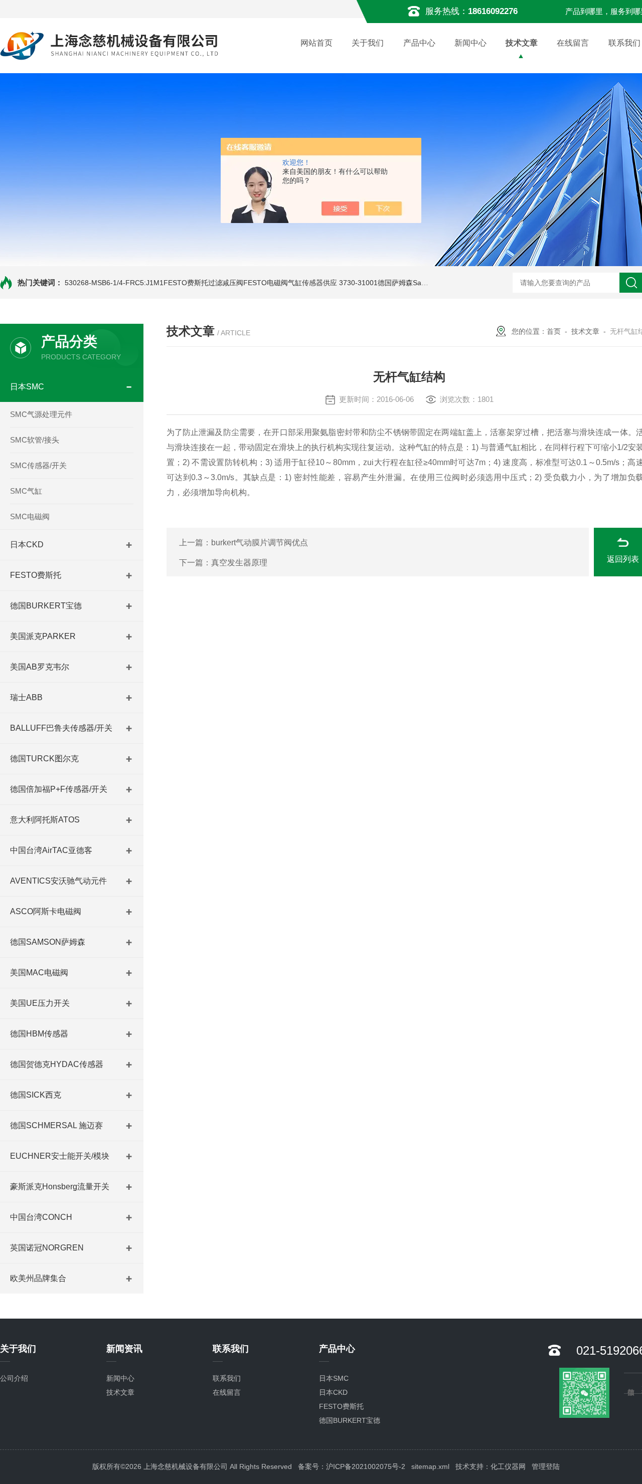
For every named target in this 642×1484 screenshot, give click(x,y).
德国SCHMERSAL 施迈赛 (56, 1125)
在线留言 (573, 43)
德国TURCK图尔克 (44, 758)
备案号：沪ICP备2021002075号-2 (351, 1466)
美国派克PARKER (43, 636)
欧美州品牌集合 (38, 1278)
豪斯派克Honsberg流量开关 (59, 1186)
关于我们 (368, 43)
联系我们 (227, 1378)
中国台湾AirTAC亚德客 (51, 850)
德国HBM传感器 (39, 1033)
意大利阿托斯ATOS (45, 819)
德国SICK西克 (35, 1095)
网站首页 (316, 43)
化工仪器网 (508, 1466)
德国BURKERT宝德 (46, 605)
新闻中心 (470, 43)
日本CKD (27, 544)
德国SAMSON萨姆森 (47, 942)
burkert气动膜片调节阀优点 (259, 542)
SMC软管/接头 (34, 440)
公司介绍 (14, 1378)
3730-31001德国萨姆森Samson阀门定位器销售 (413, 283)
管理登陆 (546, 1466)
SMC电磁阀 (30, 516)
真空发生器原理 (239, 562)
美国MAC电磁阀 (39, 972)
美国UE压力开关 (40, 1003)
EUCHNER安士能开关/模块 (59, 1156)
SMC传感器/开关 (38, 465)
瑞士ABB (26, 697)
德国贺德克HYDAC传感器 (56, 1064)
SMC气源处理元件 (41, 414)
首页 (554, 331)
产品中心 (419, 43)
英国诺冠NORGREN (47, 1247)
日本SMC (27, 386)
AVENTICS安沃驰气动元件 (58, 881)
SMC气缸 (26, 491)
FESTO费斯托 (35, 575)
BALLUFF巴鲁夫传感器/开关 (61, 728)
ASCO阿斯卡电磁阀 (45, 911)
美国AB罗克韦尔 (39, 667)
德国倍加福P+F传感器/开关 (58, 789)
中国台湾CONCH (41, 1217)
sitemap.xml (430, 1466)
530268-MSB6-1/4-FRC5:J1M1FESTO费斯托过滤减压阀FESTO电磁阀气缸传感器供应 (201, 283)
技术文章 (522, 43)
